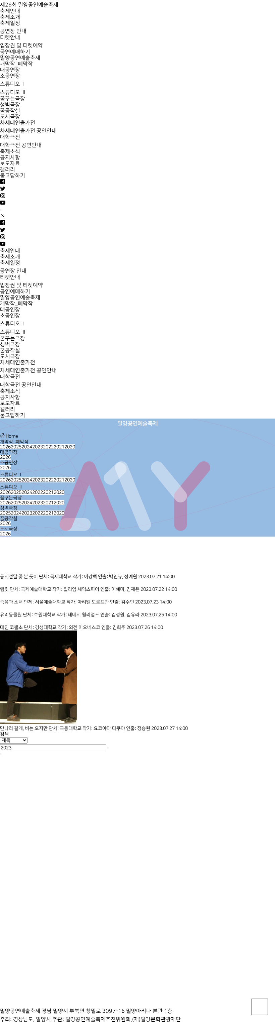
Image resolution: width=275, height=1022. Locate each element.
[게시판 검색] (3, 561)
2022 (48, 446)
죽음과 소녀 (12, 601)
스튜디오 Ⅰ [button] (11, 474)
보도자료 (10, 163)
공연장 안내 (13, 31)
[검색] (108, 748)
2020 (69, 446)
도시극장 (10, 117)
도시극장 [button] (8, 528)
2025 (16, 446)
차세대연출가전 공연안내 (28, 131)
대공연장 (10, 70)
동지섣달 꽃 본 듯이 (19, 576)
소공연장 (10, 76)
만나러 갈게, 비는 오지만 (24, 728)
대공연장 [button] (8, 452)
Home (11, 436)
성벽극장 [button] (8, 507)
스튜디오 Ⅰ (13, 84)
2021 (59, 446)
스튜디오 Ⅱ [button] (11, 486)
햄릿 (5, 589)
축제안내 (10, 11)
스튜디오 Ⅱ (13, 92)
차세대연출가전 (17, 123)
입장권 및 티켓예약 (21, 45)
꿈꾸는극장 (12, 99)
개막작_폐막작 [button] (14, 441)
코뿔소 (17, 627)
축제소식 (10, 151)
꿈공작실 (10, 111)
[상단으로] (260, 1007)
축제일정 (10, 23)
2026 (5, 446)
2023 (37, 446)
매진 (4, 627)
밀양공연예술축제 (20, 58)
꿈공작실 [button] (8, 518)
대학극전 (10, 137)
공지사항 (10, 157)
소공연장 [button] (8, 462)
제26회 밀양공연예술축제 (29, 5)
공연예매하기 (15, 52)
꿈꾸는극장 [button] (11, 497)
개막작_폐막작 (16, 64)
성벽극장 (10, 105)
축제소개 (10, 17)
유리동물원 (11, 614)
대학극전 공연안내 (21, 145)
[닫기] (0, 754)
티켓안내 (10, 37)
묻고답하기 (12, 176)
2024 (26, 446)
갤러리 (7, 170)
